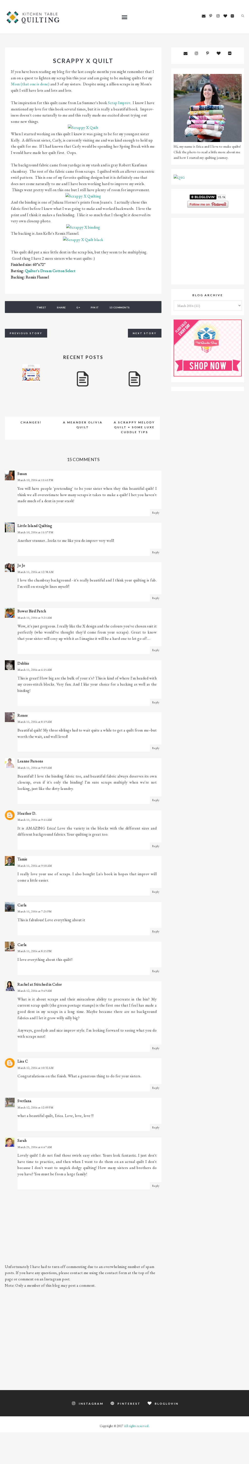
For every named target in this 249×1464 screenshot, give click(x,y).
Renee (23, 715)
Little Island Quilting (35, 525)
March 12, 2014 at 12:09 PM (35, 1107)
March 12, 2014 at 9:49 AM (35, 991)
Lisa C (23, 1061)
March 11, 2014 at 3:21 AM (35, 618)
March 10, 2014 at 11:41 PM (35, 480)
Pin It (95, 307)
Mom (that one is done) (30, 84)
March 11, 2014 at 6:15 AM (35, 670)
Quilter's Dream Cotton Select (50, 270)
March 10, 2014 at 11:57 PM (35, 532)
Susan (22, 473)
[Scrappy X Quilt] (83, 127)
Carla (22, 905)
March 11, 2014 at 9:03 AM (35, 768)
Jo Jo (21, 565)
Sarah (22, 1140)
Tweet (41, 307)
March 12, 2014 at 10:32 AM (35, 1068)
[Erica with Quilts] (208, 140)
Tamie (22, 859)
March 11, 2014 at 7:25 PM (35, 911)
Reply (156, 513)
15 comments (119, 307)
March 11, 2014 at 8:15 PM (35, 951)
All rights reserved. (136, 1426)
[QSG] (179, 177)
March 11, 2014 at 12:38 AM (35, 572)
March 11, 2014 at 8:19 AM (35, 722)
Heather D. (27, 813)
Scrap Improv (119, 102)
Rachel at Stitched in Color (40, 984)
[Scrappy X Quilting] (83, 196)
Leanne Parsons (30, 761)
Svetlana (24, 1100)
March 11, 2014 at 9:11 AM (35, 820)
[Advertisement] (83, 1336)
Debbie (23, 663)
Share (61, 307)
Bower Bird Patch (32, 611)
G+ (78, 307)
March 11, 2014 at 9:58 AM (35, 866)
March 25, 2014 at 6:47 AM (35, 1147)
